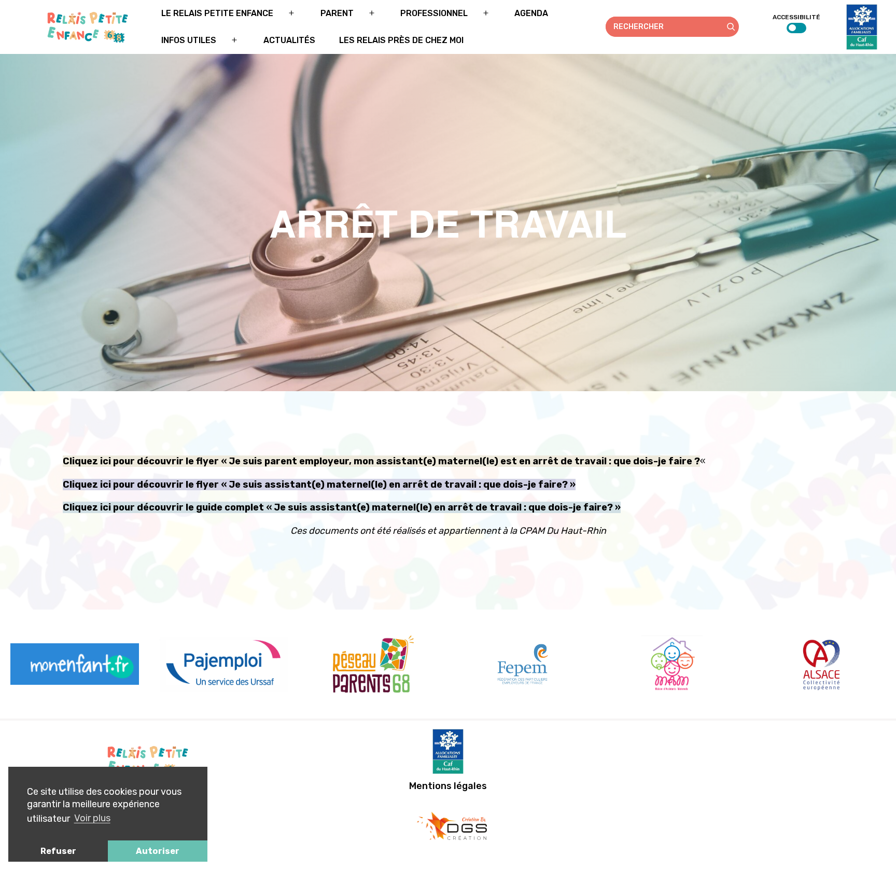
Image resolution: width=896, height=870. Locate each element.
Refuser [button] (58, 851)
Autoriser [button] (157, 851)
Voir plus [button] (92, 818)
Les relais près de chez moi (401, 40)
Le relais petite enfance (217, 13)
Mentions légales (448, 786)
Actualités (289, 40)
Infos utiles (188, 40)
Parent (337, 13)
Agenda (531, 13)
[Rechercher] (731, 27)
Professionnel (434, 13)
